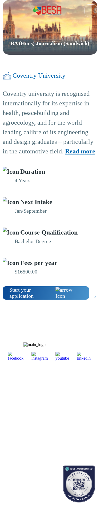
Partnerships (74, 394)
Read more (80, 151)
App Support (12, 420)
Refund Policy (76, 437)
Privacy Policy (76, 428)
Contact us (10, 483)
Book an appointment (19, 473)
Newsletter (11, 411)
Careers (71, 403)
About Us (72, 385)
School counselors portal (21, 492)
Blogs (7, 401)
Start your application (21, 293)
